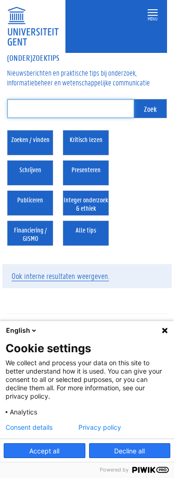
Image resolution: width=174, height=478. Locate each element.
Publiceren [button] (30, 199)
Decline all (129, 451)
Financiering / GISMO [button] (30, 234)
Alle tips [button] (86, 229)
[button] (152, 13)
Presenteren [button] (86, 169)
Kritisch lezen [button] (86, 139)
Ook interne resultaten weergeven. (60, 276)
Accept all (44, 451)
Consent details (29, 427)
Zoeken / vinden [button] (30, 139)
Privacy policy (99, 427)
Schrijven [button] (30, 169)
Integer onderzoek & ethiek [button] (86, 204)
